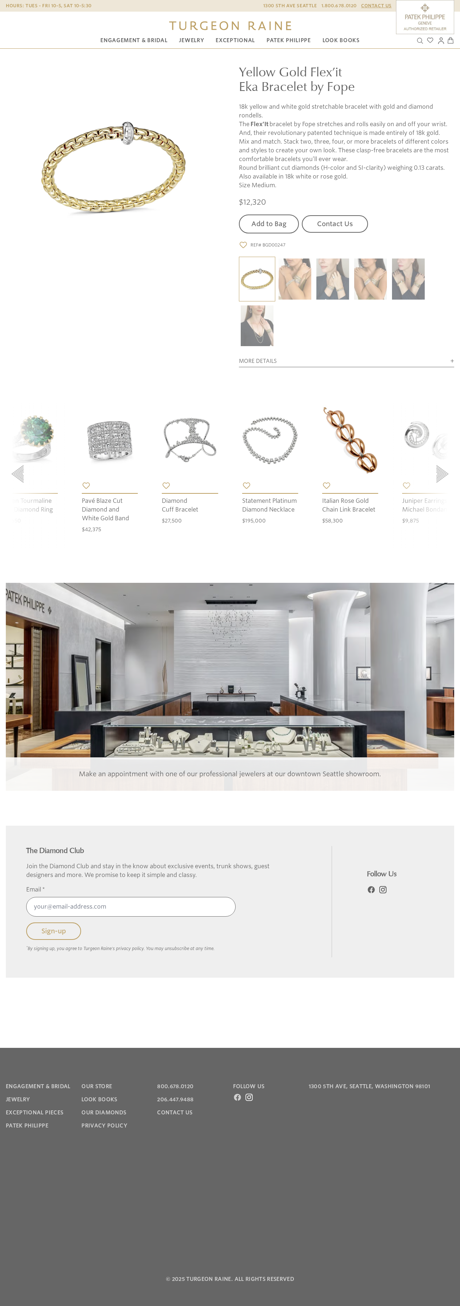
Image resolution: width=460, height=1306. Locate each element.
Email (35, 889)
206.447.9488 (175, 1099)
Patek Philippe (289, 40)
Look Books (341, 40)
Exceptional (235, 40)
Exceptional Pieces (34, 1112)
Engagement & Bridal (133, 40)
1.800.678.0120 (339, 5)
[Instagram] (383, 889)
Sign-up (53, 931)
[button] (257, 279)
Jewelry (191, 40)
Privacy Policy (104, 1126)
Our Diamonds (103, 1112)
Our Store (96, 1086)
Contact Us (376, 5)
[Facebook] (371, 889)
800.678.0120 (175, 1086)
